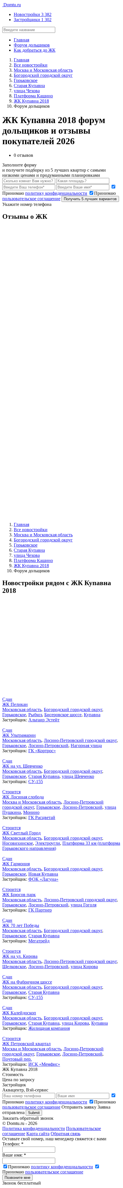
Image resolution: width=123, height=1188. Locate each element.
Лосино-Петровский (48, 745)
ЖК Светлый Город (21, 832)
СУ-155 (35, 781)
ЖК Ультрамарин (19, 735)
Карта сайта (37, 1133)
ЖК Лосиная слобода (23, 796)
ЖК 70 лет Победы (20, 925)
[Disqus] (61, 297)
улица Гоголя (83, 904)
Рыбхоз (35, 714)
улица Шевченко (78, 776)
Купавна (92, 714)
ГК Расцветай (41, 817)
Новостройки (32, 14)
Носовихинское (17, 843)
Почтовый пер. (17, 1059)
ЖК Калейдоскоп (19, 1012)
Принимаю (59, 1104)
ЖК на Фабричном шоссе (27, 982)
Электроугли (47, 843)
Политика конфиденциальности (33, 1128)
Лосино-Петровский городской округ (80, 740)
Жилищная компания (49, 1028)
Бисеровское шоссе (63, 714)
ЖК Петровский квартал (26, 1043)
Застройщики (32, 19)
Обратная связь (65, 1133)
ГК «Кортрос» (42, 750)
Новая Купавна (43, 874)
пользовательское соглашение (31, 198)
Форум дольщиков (32, 45)
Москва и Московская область (31, 802)
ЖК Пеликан (15, 704)
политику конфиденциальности (56, 193)
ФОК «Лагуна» (43, 879)
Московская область (21, 709)
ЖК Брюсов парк (19, 894)
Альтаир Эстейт (43, 719)
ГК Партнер (40, 910)
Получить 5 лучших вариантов (90, 199)
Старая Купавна (43, 776)
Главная (21, 39)
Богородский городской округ (73, 709)
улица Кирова (84, 966)
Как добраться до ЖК (34, 50)
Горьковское (14, 714)
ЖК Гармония (16, 863)
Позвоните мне (17, 1177)
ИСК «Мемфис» (44, 1064)
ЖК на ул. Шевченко (22, 766)
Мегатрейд (38, 940)
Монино (31, 812)
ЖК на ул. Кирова (19, 956)
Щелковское (14, 966)
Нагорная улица (86, 745)
